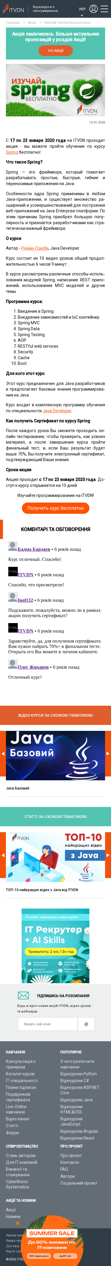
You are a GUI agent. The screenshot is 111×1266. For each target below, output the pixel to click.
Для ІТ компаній (21, 1162)
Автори (67, 1176)
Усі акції (55, 51)
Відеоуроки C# (74, 1080)
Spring (12, 152)
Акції (11, 1209)
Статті (12, 1125)
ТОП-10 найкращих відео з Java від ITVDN (42, 890)
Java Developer (57, 410)
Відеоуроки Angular (79, 1131)
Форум (12, 1132)
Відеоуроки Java (76, 1099)
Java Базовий (17, 788)
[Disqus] (55, 613)
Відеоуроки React (77, 1138)
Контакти (69, 1162)
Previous (3, 754)
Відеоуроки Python (78, 1073)
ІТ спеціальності (22, 1080)
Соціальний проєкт (78, 1183)
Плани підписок (21, 1087)
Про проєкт (71, 1155)
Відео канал (17, 1118)
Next (108, 754)
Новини (13, 1216)
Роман (28, 248)
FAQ (64, 1169)
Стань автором (21, 1155)
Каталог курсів (20, 1073)
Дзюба (42, 248)
